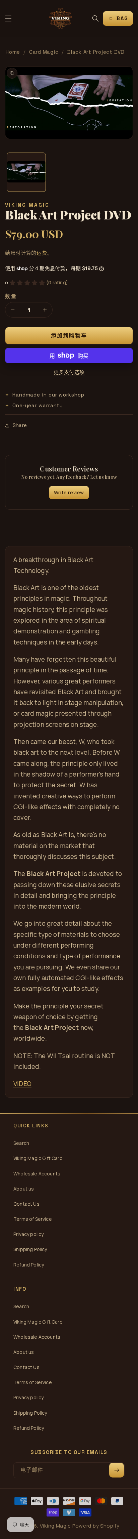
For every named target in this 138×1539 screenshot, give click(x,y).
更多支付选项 (69, 372)
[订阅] (116, 1470)
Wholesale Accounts (36, 1173)
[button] (8, 18)
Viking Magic (55, 1525)
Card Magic (44, 52)
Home (13, 52)
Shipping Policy (30, 1249)
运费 (42, 252)
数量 (11, 296)
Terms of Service (32, 1219)
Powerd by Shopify (96, 1525)
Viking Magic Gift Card (38, 1158)
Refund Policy (28, 1264)
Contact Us (26, 1204)
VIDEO (22, 1083)
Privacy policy (28, 1234)
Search (21, 1143)
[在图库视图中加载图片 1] (26, 172)
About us (23, 1189)
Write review (69, 492)
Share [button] (20, 425)
